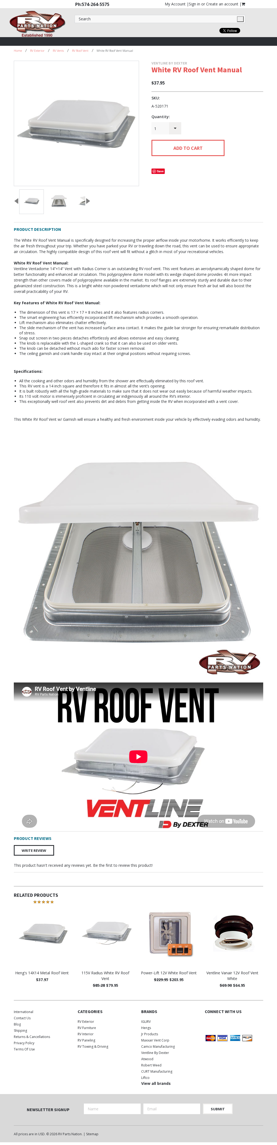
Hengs (146, 1028)
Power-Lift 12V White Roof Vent (169, 972)
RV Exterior (37, 50)
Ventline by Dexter (155, 1052)
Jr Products (149, 1034)
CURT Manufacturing (156, 1071)
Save (160, 171)
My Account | (177, 4)
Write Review (34, 850)
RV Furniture (87, 1028)
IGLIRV (146, 1021)
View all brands (156, 1083)
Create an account (222, 4)
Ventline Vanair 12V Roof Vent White (232, 975)
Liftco (145, 1077)
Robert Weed (151, 1065)
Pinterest (236, 1022)
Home (18, 50)
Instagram (227, 1022)
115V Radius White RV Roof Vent (105, 975)
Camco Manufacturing (158, 1046)
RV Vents (58, 50)
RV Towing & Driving (93, 1046)
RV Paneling (86, 1040)
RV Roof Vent (80, 50)
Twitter (217, 1022)
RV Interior (86, 1034)
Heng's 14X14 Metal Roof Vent (42, 972)
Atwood (147, 1059)
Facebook (208, 1022)
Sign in (194, 4)
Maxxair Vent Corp (155, 1040)
